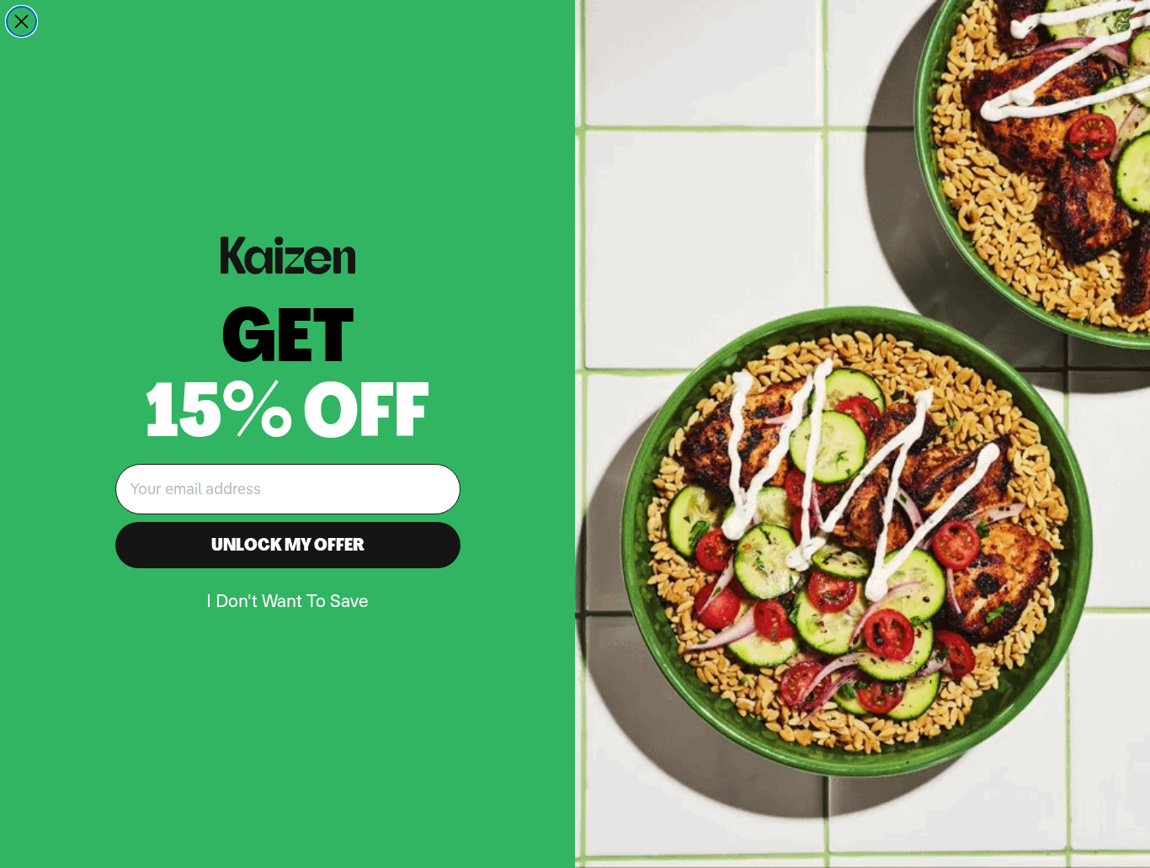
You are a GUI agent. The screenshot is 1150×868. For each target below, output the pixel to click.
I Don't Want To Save (287, 600)
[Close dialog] (21, 21)
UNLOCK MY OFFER (288, 544)
